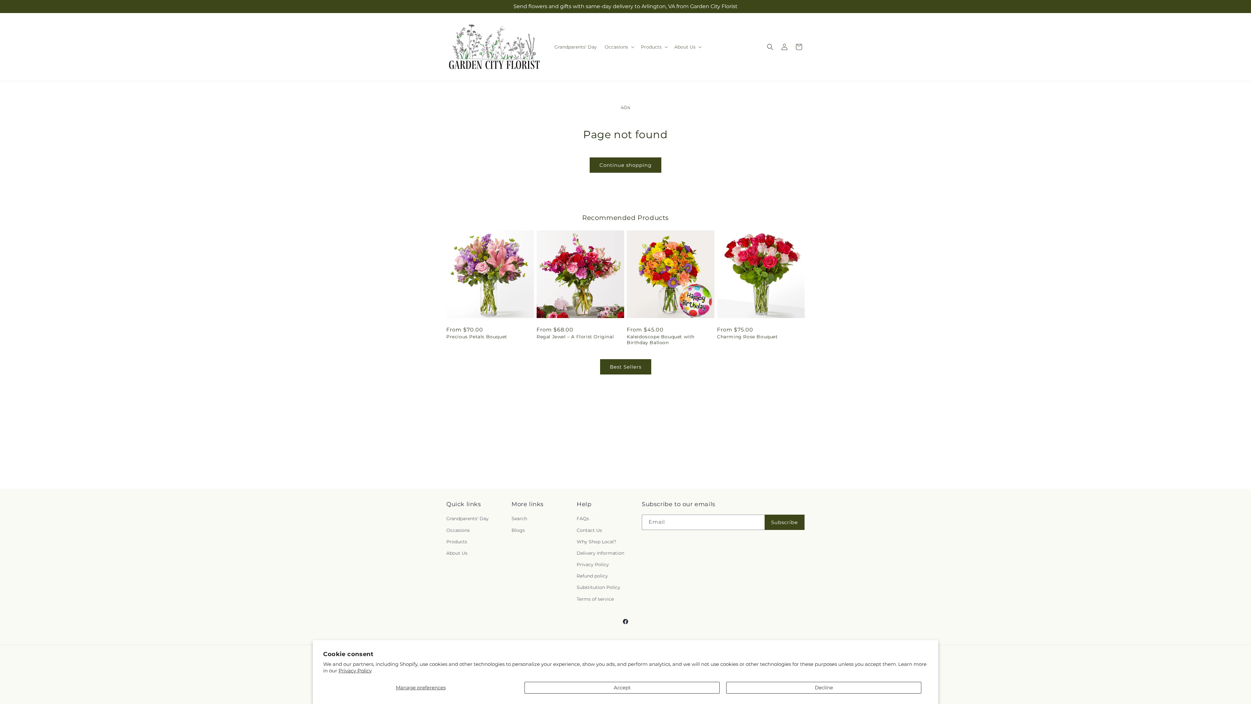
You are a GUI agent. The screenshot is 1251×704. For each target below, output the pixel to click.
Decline (824, 687)
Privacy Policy (355, 670)
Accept (622, 687)
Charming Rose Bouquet (747, 337)
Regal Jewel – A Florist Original (575, 337)
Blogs (518, 530)
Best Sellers (625, 367)
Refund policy (592, 576)
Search (519, 518)
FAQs (583, 518)
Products (456, 542)
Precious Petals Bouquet (476, 337)
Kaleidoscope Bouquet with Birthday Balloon (661, 339)
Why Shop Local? (596, 542)
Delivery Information (600, 553)
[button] (619, 47)
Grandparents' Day (467, 518)
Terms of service (595, 599)
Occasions (458, 530)
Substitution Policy (598, 587)
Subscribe (784, 522)
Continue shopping (625, 165)
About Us (456, 553)
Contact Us (589, 530)
